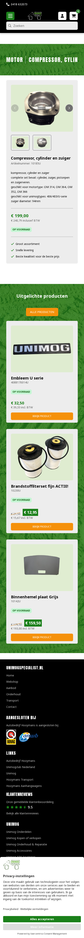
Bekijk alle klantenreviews (22, 813)
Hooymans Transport (19, 779)
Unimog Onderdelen (18, 832)
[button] (15, 108)
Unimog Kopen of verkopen (23, 838)
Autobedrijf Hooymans (20, 761)
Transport (12, 700)
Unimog (11, 773)
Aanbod (11, 688)
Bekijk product (42, 416)
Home (10, 675)
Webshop (12, 681)
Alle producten (42, 312)
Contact (11, 707)
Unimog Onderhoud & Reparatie (26, 844)
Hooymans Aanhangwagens (24, 786)
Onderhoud (13, 694)
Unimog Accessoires (19, 850)
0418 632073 (19, 4)
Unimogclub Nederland (20, 767)
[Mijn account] (62, 16)
